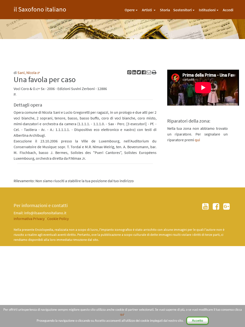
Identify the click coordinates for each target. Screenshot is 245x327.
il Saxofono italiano (40, 8)
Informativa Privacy (29, 218)
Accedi (228, 9)
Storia (165, 9)
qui (122, 314)
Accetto (197, 320)
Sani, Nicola (26, 72)
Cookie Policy (58, 218)
